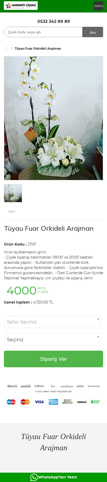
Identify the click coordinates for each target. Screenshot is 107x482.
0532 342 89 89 (53, 21)
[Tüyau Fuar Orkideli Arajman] (53, 117)
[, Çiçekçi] (21, 5)
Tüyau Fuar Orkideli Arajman (48, 228)
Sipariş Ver (53, 359)
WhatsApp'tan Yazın (57, 477)
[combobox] (53, 322)
